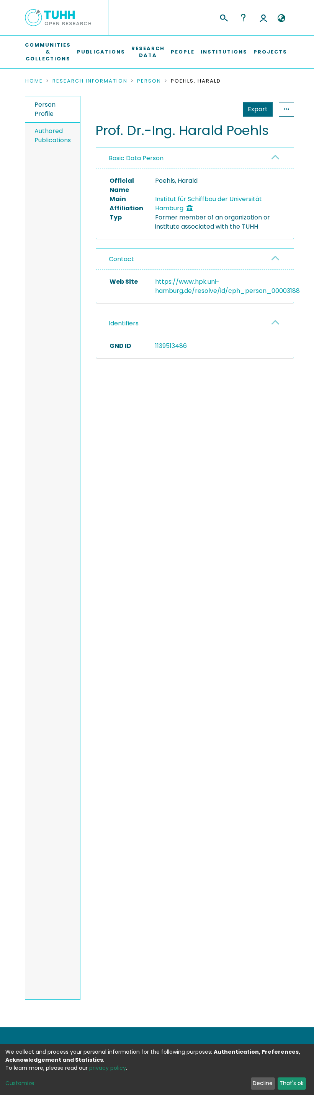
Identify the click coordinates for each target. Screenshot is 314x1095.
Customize (19, 1083)
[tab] (195, 158)
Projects (270, 51)
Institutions (224, 51)
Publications (101, 51)
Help (243, 17)
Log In (263, 17)
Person (149, 81)
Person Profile (45, 109)
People (183, 51)
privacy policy (107, 1068)
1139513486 (171, 345)
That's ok (292, 1083)
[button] (281, 18)
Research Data (148, 52)
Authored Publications (52, 136)
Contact (121, 259)
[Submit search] (223, 16)
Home (34, 81)
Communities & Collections (48, 51)
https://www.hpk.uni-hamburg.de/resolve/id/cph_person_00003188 (227, 286)
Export (258, 109)
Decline (263, 1083)
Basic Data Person (136, 158)
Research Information (90, 81)
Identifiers (124, 323)
